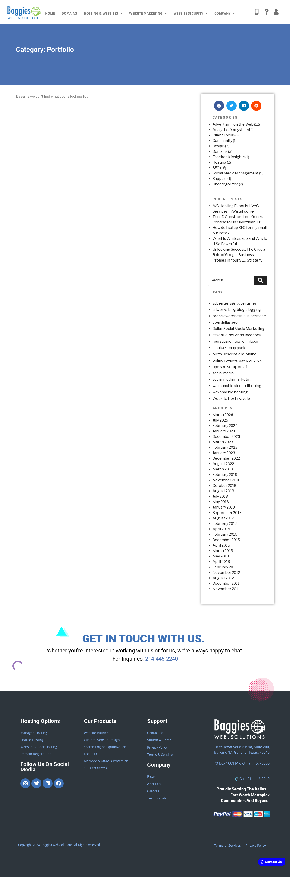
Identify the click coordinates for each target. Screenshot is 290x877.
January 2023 (224, 453)
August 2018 (223, 491)
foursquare (222, 341)
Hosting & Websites (101, 13)
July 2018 (220, 496)
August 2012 (223, 578)
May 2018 (221, 502)
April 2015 (221, 545)
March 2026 (223, 415)
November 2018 (226, 480)
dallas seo (229, 322)
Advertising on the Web (233, 124)
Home (50, 13)
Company (222, 13)
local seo (220, 348)
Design (219, 146)
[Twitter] (36, 783)
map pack (237, 348)
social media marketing (233, 379)
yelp (246, 398)
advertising (246, 303)
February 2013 (225, 567)
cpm (216, 322)
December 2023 (226, 436)
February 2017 (225, 523)
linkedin (252, 341)
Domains (69, 13)
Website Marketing (145, 13)
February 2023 (225, 447)
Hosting (219, 162)
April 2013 (221, 562)
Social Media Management (236, 173)
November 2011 (226, 589)
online (251, 354)
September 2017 (227, 513)
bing (232, 310)
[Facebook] (59, 783)
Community (222, 140)
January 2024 (224, 431)
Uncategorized (225, 184)
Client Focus (223, 135)
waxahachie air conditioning (237, 386)
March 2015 (223, 551)
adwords (220, 310)
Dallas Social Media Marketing (238, 329)
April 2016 (221, 529)
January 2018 (224, 507)
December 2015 (226, 540)
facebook (253, 335)
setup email (237, 367)
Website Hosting (227, 398)
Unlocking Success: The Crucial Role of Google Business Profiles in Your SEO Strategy (239, 254)
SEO (216, 168)
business (251, 316)
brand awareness (227, 316)
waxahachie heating (230, 392)
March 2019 (223, 469)
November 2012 (226, 572)
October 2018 (224, 485)
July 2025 (220, 420)
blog (240, 310)
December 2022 (226, 458)
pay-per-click (250, 360)
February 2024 (225, 426)
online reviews (225, 360)
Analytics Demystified (231, 130)
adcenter (221, 303)
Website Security (188, 13)
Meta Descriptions (229, 354)
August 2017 (223, 518)
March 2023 (223, 442)
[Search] (260, 280)
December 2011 (226, 583)
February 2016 (225, 534)
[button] (219, 106)
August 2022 (223, 464)
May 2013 (221, 556)
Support (220, 179)
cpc (262, 316)
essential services (228, 335)
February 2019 (225, 474)
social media (223, 373)
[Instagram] (25, 783)
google (238, 341)
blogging (253, 310)
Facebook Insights (229, 157)
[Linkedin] (48, 783)
